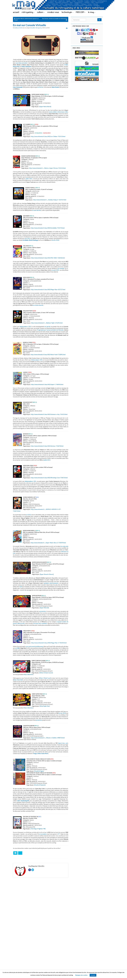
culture (40, 12)
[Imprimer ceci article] (66, 28)
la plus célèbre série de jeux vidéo (58, 112)
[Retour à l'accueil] (63, 5)
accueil (16, 12)
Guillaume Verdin (18, 27)
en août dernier (36, 210)
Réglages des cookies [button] (81, 975)
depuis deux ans (63, 743)
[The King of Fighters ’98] (38, 828)
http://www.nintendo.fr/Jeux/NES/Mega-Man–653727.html (48, 289)
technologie (67, 12)
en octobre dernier (38, 305)
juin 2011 (27, 238)
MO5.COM (80, 12)
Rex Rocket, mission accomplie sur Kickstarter (54, 18)
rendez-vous (53, 12)
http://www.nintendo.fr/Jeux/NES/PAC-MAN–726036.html (48, 258)
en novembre (43, 834)
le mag (91, 12)
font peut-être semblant (40, 623)
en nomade (61, 268)
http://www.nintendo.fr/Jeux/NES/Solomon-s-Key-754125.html (49, 414)
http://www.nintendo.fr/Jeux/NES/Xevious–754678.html (47, 446)
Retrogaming (39, 27)
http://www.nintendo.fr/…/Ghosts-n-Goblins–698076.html (48, 737)
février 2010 (55, 240)
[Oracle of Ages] (39, 771)
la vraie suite (64, 546)
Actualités (33, 27)
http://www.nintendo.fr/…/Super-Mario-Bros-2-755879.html (48, 542)
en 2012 (28, 514)
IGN (21, 586)
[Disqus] (40, 902)
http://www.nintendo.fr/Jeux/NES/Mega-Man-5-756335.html (49, 643)
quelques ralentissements (51, 583)
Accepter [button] (93, 975)
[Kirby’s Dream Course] (46, 672)
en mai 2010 (62, 713)
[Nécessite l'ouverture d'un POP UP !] (86, 39)
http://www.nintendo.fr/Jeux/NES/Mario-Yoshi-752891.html (48, 354)
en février (40, 87)
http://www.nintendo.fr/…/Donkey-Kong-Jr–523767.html (49, 200)
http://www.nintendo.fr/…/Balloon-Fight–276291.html (47, 323)
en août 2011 (55, 270)
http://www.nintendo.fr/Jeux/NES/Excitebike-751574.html (48, 228)
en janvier (48, 326)
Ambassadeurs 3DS (25, 326)
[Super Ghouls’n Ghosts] (47, 574)
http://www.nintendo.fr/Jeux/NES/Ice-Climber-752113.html (48, 136)
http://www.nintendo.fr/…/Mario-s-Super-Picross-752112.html (47, 168)
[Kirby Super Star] (45, 706)
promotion (43, 611)
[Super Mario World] (45, 106)
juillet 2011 (29, 178)
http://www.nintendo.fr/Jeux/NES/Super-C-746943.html (47, 384)
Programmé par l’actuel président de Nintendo (50, 330)
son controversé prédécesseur (34, 646)
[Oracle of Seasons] (40, 785)
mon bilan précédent (22, 63)
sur (17, 648)
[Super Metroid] (44, 607)
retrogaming (28, 12)
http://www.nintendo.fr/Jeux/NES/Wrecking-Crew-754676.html (49, 477)
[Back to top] (123, 974)
